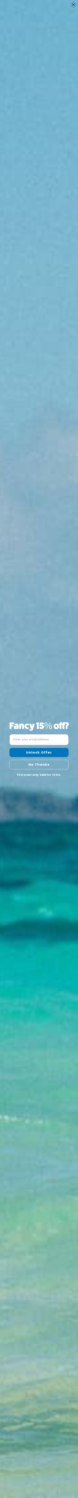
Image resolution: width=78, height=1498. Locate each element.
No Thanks (39, 764)
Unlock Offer (39, 752)
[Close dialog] (73, 4)
